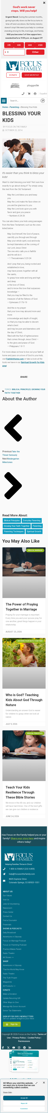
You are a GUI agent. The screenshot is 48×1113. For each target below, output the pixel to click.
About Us (8, 891)
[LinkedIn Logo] (30, 1047)
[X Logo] (8, 1047)
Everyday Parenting (31, 520)
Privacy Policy (19, 1038)
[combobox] (23, 101)
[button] (4, 101)
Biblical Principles (21, 389)
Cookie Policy (33, 1038)
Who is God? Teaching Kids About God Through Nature (24, 700)
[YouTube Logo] (13, 1047)
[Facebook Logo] (3, 1047)
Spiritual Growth (34, 531)
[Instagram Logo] (19, 1047)
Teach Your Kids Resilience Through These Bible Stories (20, 792)
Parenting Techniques (14, 531)
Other (35, 52)
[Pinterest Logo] (24, 1047)
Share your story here (22, 838)
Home (5, 107)
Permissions (24, 1041)
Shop (5, 961)
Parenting (14, 107)
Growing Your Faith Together (16, 526)
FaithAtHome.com (15, 359)
